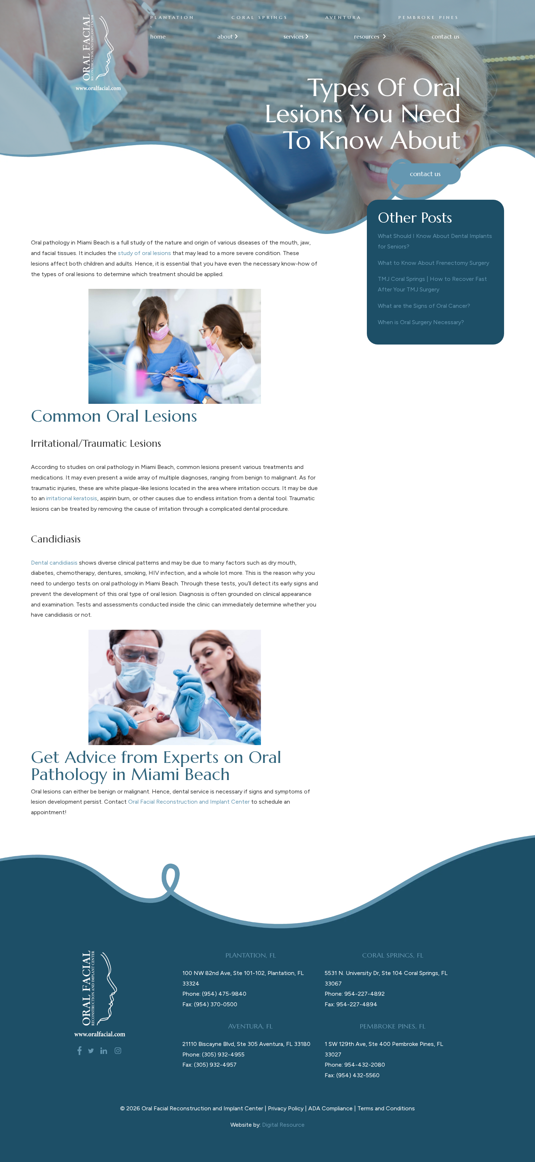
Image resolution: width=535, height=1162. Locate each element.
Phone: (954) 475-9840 (214, 993)
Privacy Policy (286, 1108)
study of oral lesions (144, 253)
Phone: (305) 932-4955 (213, 1054)
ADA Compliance (330, 1108)
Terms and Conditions (386, 1108)
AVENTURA (343, 17)
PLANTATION (172, 17)
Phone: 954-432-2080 (355, 1064)
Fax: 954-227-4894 (351, 1004)
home (158, 36)
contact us (445, 36)
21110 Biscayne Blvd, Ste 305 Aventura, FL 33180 (246, 1043)
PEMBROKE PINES (429, 17)
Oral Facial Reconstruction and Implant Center (189, 801)
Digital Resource (283, 1124)
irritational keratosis (71, 498)
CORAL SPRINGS (259, 17)
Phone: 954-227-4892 (355, 993)
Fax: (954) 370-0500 (209, 1004)
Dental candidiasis (54, 562)
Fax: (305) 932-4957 (209, 1064)
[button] (224, 36)
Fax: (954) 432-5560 (352, 1075)
